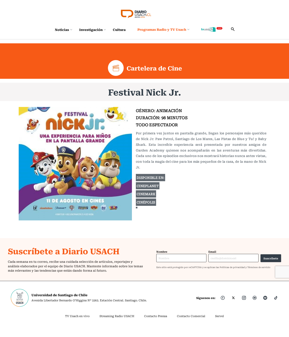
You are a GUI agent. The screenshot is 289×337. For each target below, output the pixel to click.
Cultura (119, 29)
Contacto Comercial (191, 316)
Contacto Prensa (155, 316)
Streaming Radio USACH (116, 316)
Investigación (91, 29)
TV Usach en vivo (77, 316)
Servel (219, 316)
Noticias (62, 29)
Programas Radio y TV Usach (161, 29)
